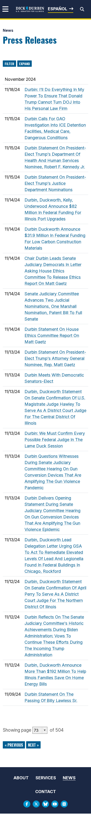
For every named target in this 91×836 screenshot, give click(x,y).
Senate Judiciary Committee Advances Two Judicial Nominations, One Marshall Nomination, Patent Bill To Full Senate (53, 306)
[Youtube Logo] (54, 804)
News (8, 30)
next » (33, 745)
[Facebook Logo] (26, 804)
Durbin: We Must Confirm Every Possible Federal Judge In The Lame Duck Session (54, 439)
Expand (24, 63)
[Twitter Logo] (36, 804)
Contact (45, 791)
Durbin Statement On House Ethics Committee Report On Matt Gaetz (51, 335)
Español (57, 8)
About (21, 777)
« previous (14, 745)
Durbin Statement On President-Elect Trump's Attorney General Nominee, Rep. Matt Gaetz (55, 358)
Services (45, 777)
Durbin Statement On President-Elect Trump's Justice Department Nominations (55, 183)
